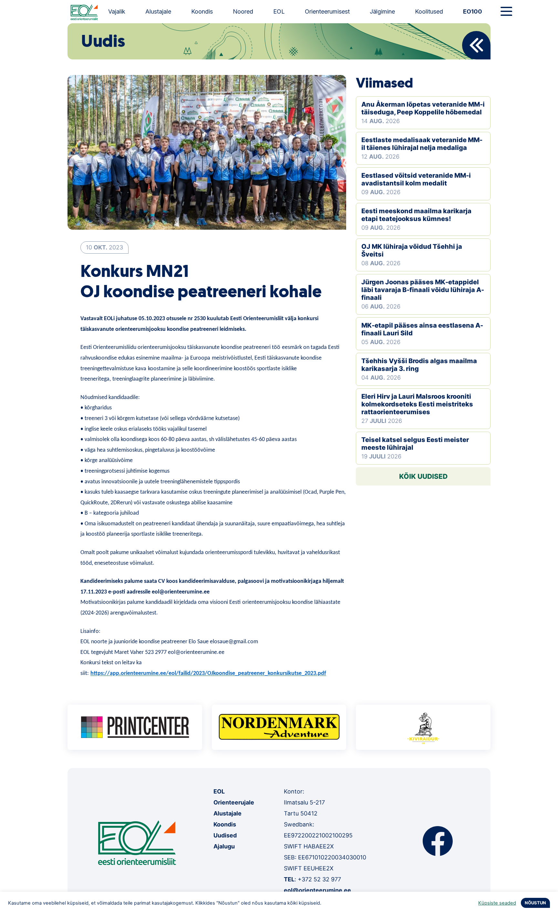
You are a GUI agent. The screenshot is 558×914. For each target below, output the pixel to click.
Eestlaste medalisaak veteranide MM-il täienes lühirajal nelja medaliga (421, 144)
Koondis (202, 11)
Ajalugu (224, 846)
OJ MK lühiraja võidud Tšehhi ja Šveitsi (411, 250)
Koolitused (429, 11)
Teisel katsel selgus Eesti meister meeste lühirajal (415, 443)
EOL (279, 11)
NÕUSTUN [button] (535, 902)
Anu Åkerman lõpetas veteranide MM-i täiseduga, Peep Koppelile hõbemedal (423, 108)
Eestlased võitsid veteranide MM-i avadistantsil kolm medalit (416, 179)
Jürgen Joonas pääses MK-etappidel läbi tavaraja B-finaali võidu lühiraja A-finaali (422, 289)
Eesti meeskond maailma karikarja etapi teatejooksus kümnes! (416, 215)
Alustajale (158, 11)
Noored (243, 11)
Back (476, 45)
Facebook (438, 841)
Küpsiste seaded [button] (497, 903)
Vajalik (116, 11)
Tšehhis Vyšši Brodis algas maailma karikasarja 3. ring (419, 365)
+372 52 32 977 (319, 879)
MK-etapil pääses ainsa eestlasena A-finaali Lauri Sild (422, 329)
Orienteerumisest (327, 11)
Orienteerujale (233, 802)
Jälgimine (382, 11)
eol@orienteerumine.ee (317, 890)
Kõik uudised (423, 476)
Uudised (225, 835)
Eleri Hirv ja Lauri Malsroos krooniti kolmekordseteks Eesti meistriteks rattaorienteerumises (417, 404)
